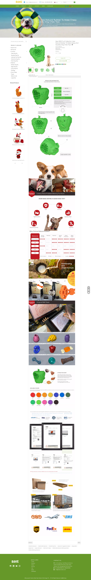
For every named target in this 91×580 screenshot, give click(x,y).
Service (33, 566)
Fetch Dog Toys (14, 60)
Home (32, 561)
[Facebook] (66, 6)
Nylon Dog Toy (14, 66)
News (32, 569)
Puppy (12, 74)
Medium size (14, 76)
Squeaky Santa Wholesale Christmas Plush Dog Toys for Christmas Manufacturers (18, 144)
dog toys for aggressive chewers (64, 546)
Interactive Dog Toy (15, 59)
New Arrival (13, 47)
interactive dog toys (32, 546)
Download (33, 571)
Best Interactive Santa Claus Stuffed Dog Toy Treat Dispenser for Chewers (18, 160)
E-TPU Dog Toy (14, 68)
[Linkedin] (68, 6)
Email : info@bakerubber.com (31, 2)
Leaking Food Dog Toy (16, 57)
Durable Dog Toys (52, 546)
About (32, 564)
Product (33, 563)
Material (13, 62)
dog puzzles (74, 546)
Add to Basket (62, 60)
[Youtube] (70, 6)
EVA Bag (13, 70)
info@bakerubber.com (60, 569)
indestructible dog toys (42, 546)
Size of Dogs (14, 72)
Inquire (62, 58)
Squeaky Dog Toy (15, 55)
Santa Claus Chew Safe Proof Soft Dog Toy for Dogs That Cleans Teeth (18, 98)
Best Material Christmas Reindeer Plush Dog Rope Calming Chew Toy (18, 129)
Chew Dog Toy (14, 53)
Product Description (33, 76)
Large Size (13, 77)
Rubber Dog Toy (14, 64)
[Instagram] (72, 6)
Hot (32, 568)
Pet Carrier (13, 49)
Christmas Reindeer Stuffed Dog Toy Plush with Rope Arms (18, 113)
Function (13, 51)
